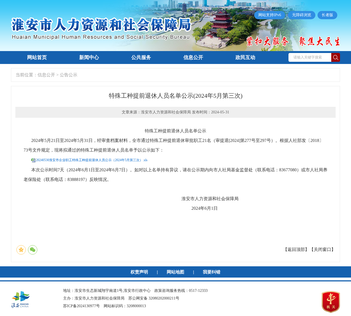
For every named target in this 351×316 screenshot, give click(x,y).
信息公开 (193, 57)
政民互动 (245, 57)
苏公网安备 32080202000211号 (153, 298)
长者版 (327, 15)
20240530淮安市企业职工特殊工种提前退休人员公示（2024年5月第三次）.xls (92, 160)
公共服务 (141, 57)
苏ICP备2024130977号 (81, 306)
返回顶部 (296, 249)
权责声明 (139, 272)
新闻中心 (89, 57)
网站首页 (37, 57)
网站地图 (175, 272)
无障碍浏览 (301, 15)
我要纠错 (211, 272)
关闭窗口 (322, 249)
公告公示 (68, 74)
